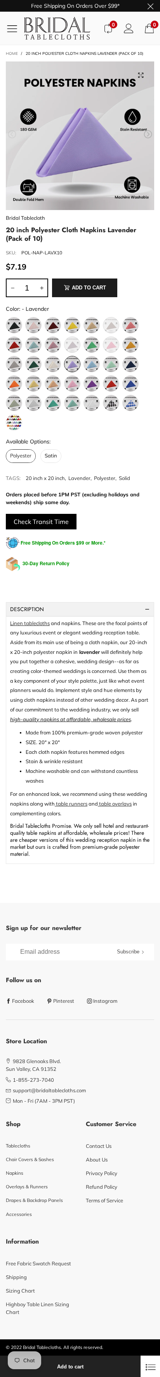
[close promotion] (150, 6)
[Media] (140, 75)
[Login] (128, 28)
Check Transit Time (41, 522)
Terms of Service (104, 1200)
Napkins (14, 1173)
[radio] (14, 325)
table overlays (115, 804)
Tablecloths (18, 1146)
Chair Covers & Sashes (30, 1159)
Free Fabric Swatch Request (38, 1263)
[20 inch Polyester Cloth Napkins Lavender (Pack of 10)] (80, 135)
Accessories (19, 1214)
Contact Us (98, 1146)
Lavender (79, 478)
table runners (71, 804)
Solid (124, 478)
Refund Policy (101, 1187)
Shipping (16, 1277)
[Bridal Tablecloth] (60, 28)
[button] (12, 134)
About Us (97, 1159)
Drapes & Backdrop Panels (34, 1200)
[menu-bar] (15, 28)
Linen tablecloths (30, 623)
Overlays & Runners (27, 1187)
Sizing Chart (20, 1291)
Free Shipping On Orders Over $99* (75, 5)
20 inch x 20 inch (45, 478)
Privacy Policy (101, 1173)
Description (27, 609)
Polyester (104, 478)
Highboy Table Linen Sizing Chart (37, 1308)
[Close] (150, 1366)
